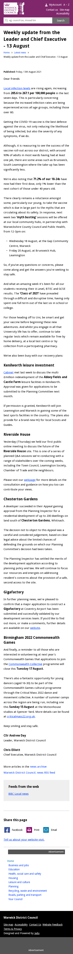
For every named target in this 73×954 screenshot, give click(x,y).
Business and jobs (24, 865)
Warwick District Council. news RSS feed (29, 772)
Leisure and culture (25, 882)
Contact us (52, 9)
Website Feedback (52, 924)
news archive (38, 766)
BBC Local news (18, 793)
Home (7, 52)
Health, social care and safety (30, 873)
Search (61, 20)
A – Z (66, 4)
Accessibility (62, 13)
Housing (19, 878)
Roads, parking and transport (30, 894)
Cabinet (8, 372)
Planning (19, 886)
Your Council (21, 899)
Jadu (36, 933)
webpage (30, 480)
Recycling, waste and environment (33, 890)
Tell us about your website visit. (24, 839)
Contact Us (35, 924)
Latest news (20, 52)
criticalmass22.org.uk (21, 716)
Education (19, 869)
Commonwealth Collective (25, 664)
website (35, 628)
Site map (64, 9)
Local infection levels (17, 88)
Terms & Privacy (13, 928)
